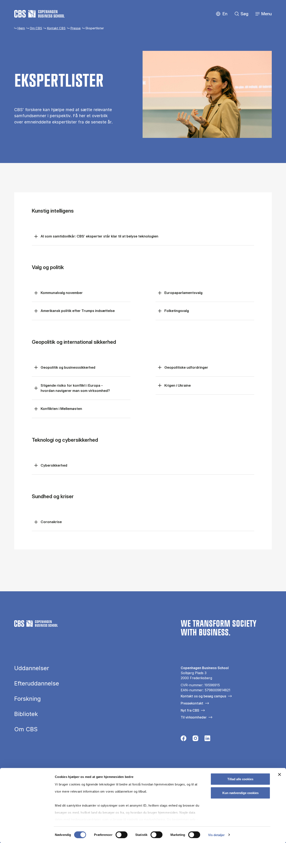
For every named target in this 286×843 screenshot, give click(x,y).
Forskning (27, 699)
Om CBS (36, 28)
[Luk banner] (279, 774)
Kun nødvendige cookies (240, 792)
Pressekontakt (192, 703)
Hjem (21, 28)
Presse (75, 28)
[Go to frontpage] (39, 14)
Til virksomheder (194, 717)
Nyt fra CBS (190, 710)
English (221, 14)
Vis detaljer (216, 835)
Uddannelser (31, 668)
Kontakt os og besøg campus (203, 696)
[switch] (122, 834)
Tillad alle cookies (240, 779)
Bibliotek (26, 714)
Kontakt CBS (56, 28)
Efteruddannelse (36, 683)
